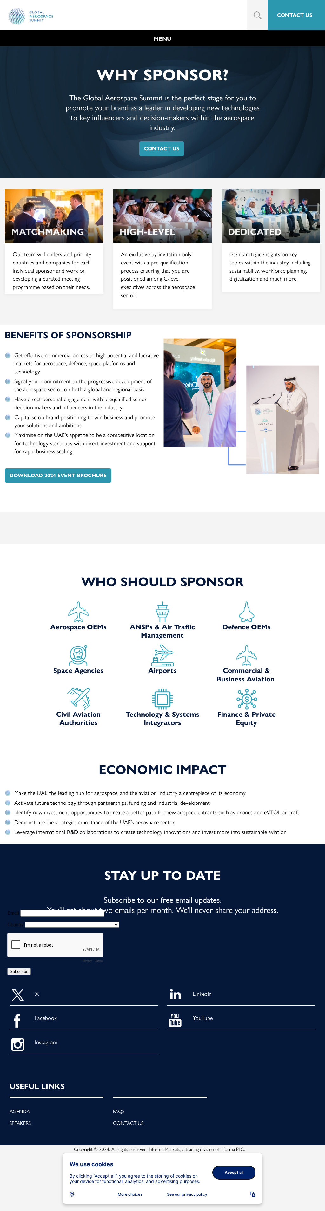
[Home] (31, 16)
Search (258, 15)
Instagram (46, 1042)
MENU (163, 38)
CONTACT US (294, 15)
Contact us (128, 1122)
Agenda (20, 1111)
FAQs (118, 1111)
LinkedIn (202, 993)
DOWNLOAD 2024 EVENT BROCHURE (58, 475)
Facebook (46, 1018)
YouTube (203, 1018)
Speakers (20, 1122)
